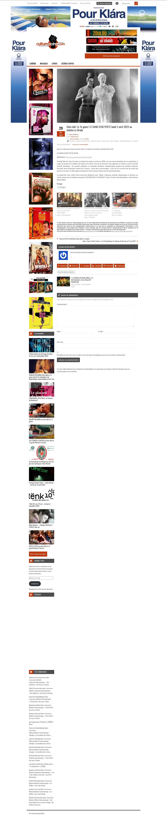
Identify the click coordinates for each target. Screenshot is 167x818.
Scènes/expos (67, 63)
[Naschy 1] (41, 239)
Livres (54, 63)
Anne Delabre (73, 134)
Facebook (63, 266)
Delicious (120, 266)
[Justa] (83, 16)
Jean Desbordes (125, 141)
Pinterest (109, 266)
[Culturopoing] (51, 52)
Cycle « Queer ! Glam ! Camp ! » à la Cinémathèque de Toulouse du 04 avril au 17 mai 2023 (109, 241)
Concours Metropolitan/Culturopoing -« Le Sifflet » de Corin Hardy (40, 783)
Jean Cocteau (74, 139)
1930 (87, 139)
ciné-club (72, 141)
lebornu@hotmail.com (90, 231)
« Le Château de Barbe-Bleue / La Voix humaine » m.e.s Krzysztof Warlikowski (82, 279)
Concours (54, 3)
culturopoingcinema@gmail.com (121, 231)
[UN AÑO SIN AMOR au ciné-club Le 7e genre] (124, 200)
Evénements (75, 136)
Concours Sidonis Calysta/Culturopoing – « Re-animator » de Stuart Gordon (39, 682)
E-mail (100, 331)
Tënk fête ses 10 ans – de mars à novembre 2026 (39, 505)
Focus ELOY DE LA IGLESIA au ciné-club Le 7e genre (74, 238)
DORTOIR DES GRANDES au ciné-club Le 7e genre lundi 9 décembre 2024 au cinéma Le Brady (96, 210)
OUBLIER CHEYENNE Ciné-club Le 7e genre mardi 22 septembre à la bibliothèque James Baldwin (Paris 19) (41, 377)
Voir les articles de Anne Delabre (82, 252)
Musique (44, 63)
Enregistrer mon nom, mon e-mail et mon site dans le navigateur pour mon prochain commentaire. (91, 355)
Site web (60, 342)
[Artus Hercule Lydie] (41, 273)
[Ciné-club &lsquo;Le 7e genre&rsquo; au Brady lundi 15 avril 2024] (69, 200)
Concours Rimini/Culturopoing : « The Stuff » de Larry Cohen (41, 707)
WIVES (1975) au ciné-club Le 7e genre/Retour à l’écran (39, 547)
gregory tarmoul (34, 713)
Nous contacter (85, 3)
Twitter (75, 266)
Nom (59, 331)
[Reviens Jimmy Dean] (41, 135)
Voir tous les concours (111, 56)
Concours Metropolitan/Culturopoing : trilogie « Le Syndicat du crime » (40, 732)
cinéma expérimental (83, 141)
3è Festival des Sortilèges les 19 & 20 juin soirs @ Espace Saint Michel (41, 462)
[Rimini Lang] (41, 294)
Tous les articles (32, 3)
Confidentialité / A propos (69, 3)
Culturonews (44, 3)
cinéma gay (105, 141)
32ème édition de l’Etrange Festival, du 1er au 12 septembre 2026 (41, 355)
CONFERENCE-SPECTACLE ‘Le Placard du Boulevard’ (40, 399)
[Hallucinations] (41, 169)
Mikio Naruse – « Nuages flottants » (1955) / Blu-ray (41, 526)
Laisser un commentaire (80, 144)
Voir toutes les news (38, 554)
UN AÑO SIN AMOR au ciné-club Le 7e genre (41, 420)
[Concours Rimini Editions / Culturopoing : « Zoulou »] (111, 33)
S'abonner (35, 584)
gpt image (32, 722)
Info (117, 3)
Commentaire (62, 304)
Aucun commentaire (63, 144)
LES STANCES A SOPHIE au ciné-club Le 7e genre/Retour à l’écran (41, 441)
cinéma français (96, 141)
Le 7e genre (135, 141)
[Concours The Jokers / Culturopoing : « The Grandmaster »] (111, 49)
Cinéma (33, 63)
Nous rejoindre (105, 3)
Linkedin (98, 266)
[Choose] (41, 100)
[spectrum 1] (41, 328)
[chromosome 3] (41, 204)
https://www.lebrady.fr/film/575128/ (79, 157)
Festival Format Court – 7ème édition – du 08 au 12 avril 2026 (41, 483)
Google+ (86, 266)
